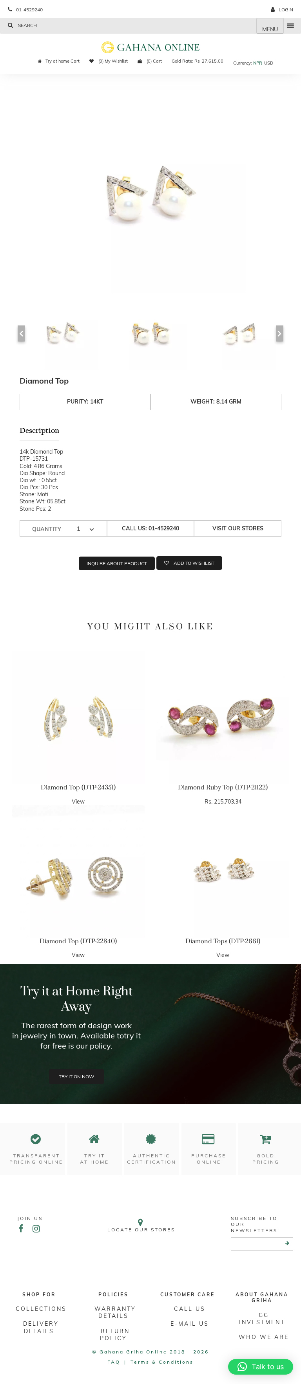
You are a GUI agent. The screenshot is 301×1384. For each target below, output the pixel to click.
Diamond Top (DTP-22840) (78, 941)
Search (27, 25)
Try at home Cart (62, 61)
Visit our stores (237, 528)
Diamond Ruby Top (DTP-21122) (223, 787)
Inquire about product (117, 563)
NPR (257, 63)
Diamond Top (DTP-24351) (78, 787)
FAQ (113, 1362)
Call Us (189, 1308)
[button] (260, 1367)
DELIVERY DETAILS (41, 1327)
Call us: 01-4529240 (150, 528)
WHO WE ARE (264, 1337)
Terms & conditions (162, 1362)
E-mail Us (189, 1323)
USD (268, 63)
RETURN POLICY (115, 1335)
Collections (41, 1308)
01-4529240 (29, 10)
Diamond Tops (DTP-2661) (222, 941)
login (286, 10)
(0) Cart (153, 61)
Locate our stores (141, 1230)
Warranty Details (115, 1312)
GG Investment (262, 1319)
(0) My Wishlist (112, 61)
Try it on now (76, 1076)
